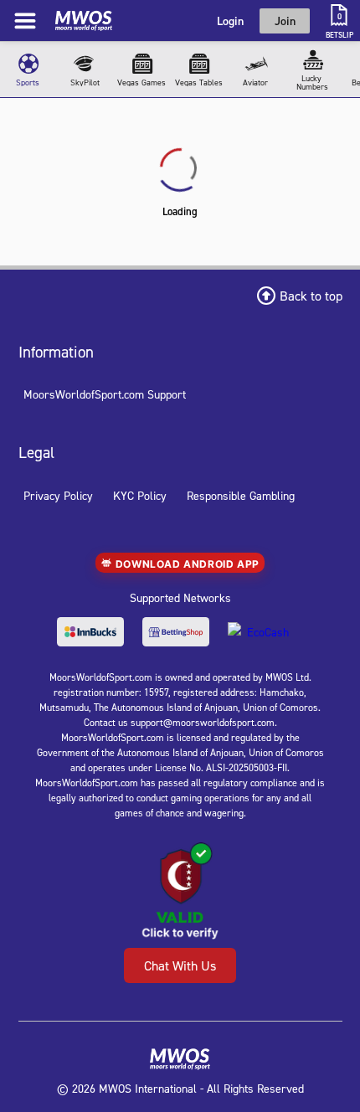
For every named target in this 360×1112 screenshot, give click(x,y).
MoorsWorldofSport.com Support (104, 394)
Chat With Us (180, 965)
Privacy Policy (58, 495)
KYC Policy (140, 495)
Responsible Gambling (241, 495)
